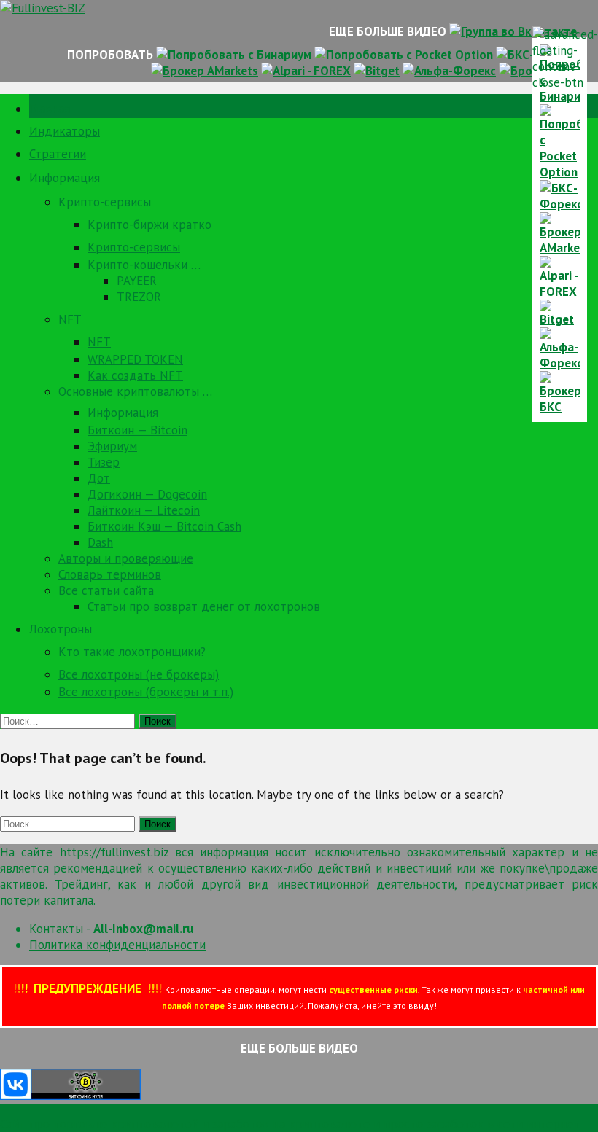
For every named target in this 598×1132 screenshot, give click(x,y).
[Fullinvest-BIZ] (42, 8)
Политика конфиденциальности (117, 945)
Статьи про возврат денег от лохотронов (204, 606)
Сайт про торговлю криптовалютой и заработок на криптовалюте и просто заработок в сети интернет (290, 1124)
